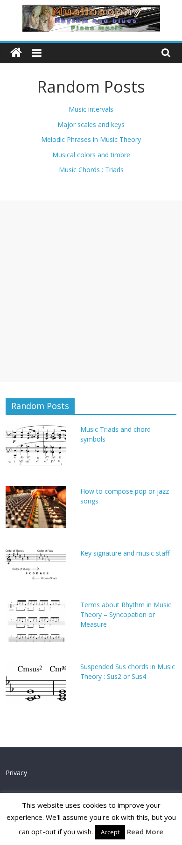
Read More (145, 831)
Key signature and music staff (124, 553)
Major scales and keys (91, 124)
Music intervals (91, 109)
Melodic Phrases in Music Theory (91, 139)
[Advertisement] (91, 291)
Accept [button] (110, 832)
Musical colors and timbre (91, 154)
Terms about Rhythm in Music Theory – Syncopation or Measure (125, 614)
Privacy (16, 772)
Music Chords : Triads (91, 169)
